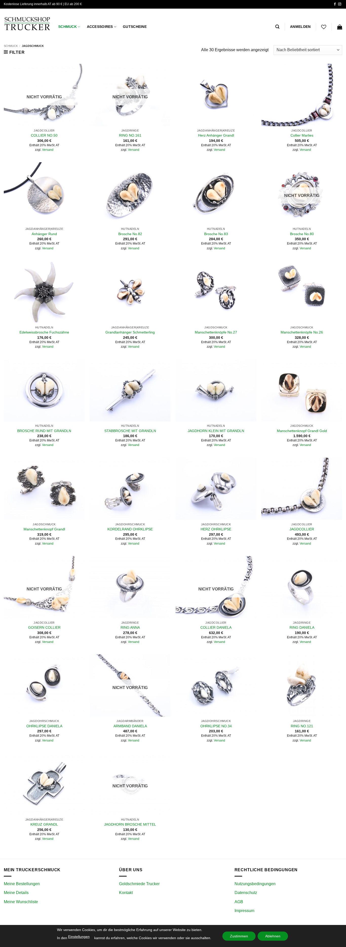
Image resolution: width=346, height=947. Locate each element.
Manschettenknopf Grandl (44, 529)
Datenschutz (246, 892)
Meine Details (16, 892)
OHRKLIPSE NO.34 (216, 726)
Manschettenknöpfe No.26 (302, 332)
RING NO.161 (130, 135)
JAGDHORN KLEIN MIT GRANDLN (216, 431)
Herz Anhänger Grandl (216, 135)
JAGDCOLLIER (302, 529)
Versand (47, 149)
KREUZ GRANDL (44, 824)
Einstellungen (79, 937)
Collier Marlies (302, 135)
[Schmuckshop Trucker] (27, 23)
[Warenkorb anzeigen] (339, 26)
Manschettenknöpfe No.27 (216, 332)
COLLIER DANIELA (216, 627)
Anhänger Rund (44, 234)
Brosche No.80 (302, 234)
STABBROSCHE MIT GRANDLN (130, 431)
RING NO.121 (302, 726)
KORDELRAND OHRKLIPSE (130, 529)
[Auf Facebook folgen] (334, 4)
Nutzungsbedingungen (255, 884)
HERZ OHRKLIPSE (216, 529)
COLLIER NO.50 (44, 135)
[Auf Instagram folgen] (339, 4)
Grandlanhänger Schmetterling (130, 332)
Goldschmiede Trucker (139, 884)
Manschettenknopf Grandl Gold (302, 431)
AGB (239, 902)
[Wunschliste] (323, 26)
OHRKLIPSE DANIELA (44, 726)
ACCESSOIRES (100, 27)
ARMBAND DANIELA (130, 726)
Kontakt (126, 892)
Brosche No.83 (216, 234)
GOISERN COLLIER (44, 627)
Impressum (244, 910)
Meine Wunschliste (21, 902)
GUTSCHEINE (135, 27)
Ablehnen (272, 936)
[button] (277, 27)
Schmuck (67, 27)
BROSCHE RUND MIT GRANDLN (44, 431)
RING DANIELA (302, 627)
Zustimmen (239, 936)
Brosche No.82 (130, 234)
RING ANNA (130, 627)
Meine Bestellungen (22, 884)
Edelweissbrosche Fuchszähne (44, 332)
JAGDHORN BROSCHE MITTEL (130, 824)
